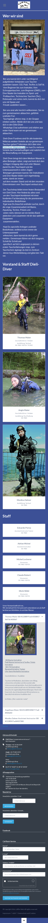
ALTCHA (32, 885)
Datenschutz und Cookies (27, 913)
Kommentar (7, 871)
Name (6, 846)
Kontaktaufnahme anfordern (16, 898)
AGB (14, 913)
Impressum (7, 913)
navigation (4, 5)
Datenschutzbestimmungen (11, 893)
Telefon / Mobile (8, 863)
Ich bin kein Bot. (13, 881)
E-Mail (6, 854)
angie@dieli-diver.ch (14, 756)
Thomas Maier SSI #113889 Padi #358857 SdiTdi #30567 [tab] (22, 617)
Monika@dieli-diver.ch (14, 763)
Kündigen (8, 822)
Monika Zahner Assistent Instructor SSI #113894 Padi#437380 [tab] (22, 719)
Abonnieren (8, 806)
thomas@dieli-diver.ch (14, 749)
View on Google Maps (13, 769)
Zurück (5, 726)
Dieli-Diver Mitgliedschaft (14, 147)
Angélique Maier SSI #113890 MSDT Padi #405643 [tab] (22, 711)
